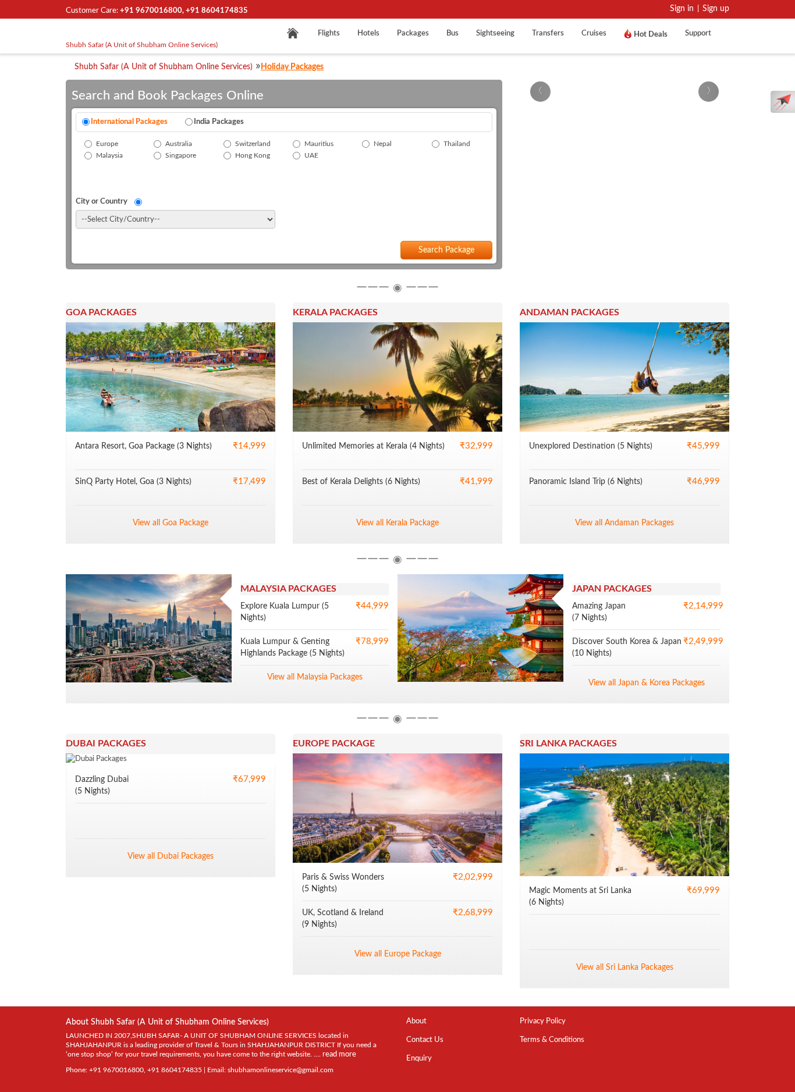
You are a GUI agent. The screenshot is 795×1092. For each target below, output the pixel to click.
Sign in (682, 9)
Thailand (456, 143)
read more (339, 1054)
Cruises (593, 33)
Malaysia (109, 155)
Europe (107, 143)
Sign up (715, 9)
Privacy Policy (543, 1021)
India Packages (219, 122)
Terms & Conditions (552, 1040)
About (416, 1021)
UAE (311, 155)
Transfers (548, 33)
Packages (413, 33)
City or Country (105, 201)
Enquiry (419, 1058)
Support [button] (700, 33)
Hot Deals (650, 34)
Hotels (368, 33)
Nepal (383, 143)
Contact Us (424, 1040)
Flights (329, 33)
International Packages (129, 122)
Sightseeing (495, 33)
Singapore (180, 155)
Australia (178, 143)
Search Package (446, 250)
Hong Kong (252, 155)
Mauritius (318, 143)
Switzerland (253, 143)
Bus (452, 33)
